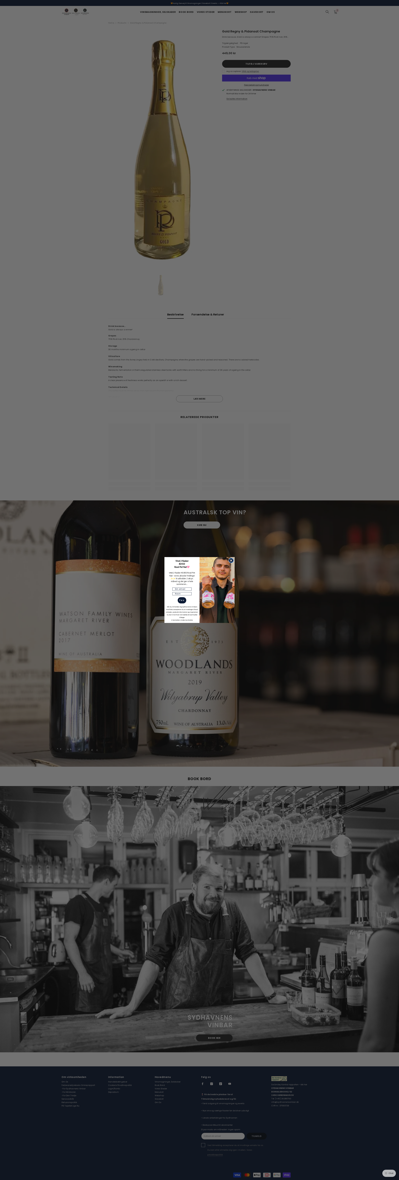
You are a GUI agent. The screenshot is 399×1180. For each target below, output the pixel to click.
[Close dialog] (231, 560)
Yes (182, 600)
